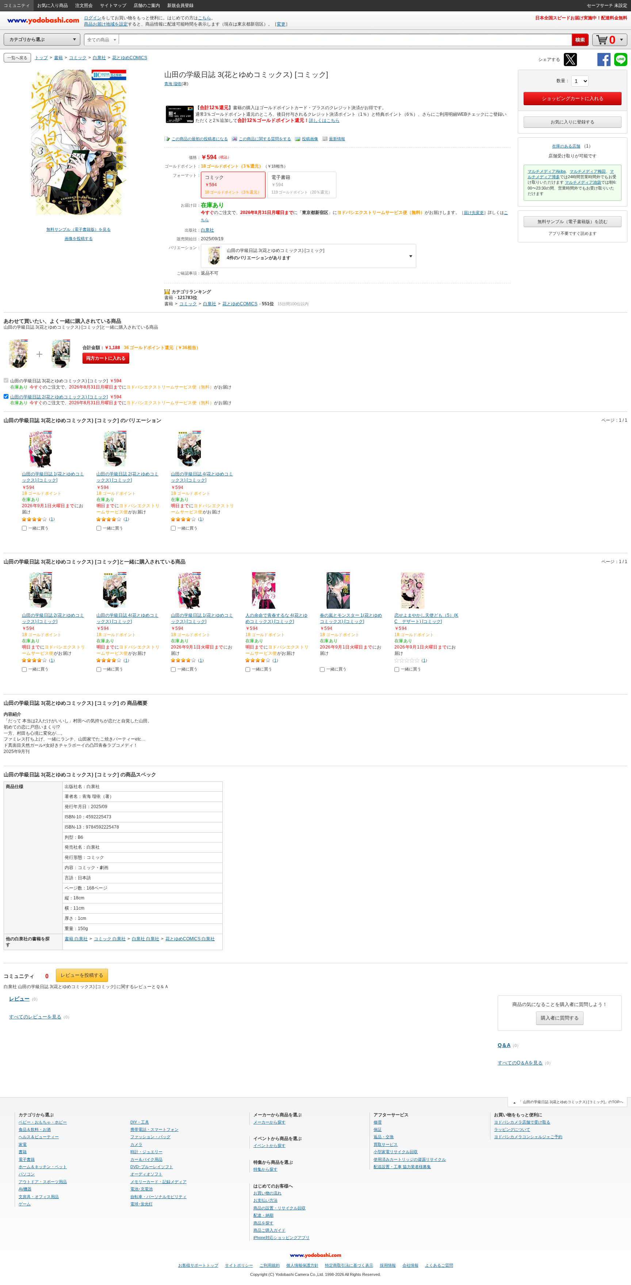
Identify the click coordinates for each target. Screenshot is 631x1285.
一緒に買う (38, 528)
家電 (23, 1144)
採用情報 (388, 1265)
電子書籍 (27, 1159)
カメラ (136, 1144)
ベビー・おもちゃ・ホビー (43, 1122)
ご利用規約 (270, 1265)
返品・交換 (384, 1137)
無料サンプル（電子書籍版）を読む (573, 221)
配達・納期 (263, 1215)
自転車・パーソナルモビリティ (158, 1196)
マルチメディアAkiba (547, 171)
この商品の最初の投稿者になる (200, 139)
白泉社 (207, 230)
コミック (188, 303)
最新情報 (337, 139)
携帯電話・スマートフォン (154, 1129)
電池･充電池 (141, 1189)
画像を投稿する (79, 238)
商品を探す (263, 1223)
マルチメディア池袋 (583, 182)
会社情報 (410, 1265)
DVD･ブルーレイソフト (151, 1166)
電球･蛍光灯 (141, 1204)
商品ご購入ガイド (269, 1230)
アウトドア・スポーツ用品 (43, 1181)
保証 (378, 1129)
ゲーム (25, 1204)
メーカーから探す (269, 1122)
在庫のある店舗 (566, 146)
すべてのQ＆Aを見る (520, 1063)
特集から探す (265, 1169)
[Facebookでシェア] (604, 65)
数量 (561, 80)
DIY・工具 (139, 1122)
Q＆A (504, 1045)
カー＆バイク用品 (146, 1159)
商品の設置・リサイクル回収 (279, 1208)
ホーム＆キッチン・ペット (43, 1166)
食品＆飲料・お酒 (35, 1129)
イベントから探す (269, 1145)
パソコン (27, 1174)
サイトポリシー (239, 1265)
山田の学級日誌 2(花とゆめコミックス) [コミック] (59, 396)
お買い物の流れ (267, 1193)
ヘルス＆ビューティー (39, 1137)
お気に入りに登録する (572, 122)
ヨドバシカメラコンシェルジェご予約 (528, 1137)
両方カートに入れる (106, 358)
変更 (281, 24)
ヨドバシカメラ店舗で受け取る (522, 1122)
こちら (204, 17)
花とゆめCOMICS (239, 303)
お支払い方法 (265, 1200)
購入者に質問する (560, 1018)
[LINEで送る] (620, 65)
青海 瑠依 (172, 83)
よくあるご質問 (439, 1265)
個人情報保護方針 (302, 1265)
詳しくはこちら (324, 120)
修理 (378, 1122)
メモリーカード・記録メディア (158, 1181)
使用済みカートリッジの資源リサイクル (410, 1159)
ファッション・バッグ (150, 1137)
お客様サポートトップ (198, 1265)
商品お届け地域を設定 (106, 24)
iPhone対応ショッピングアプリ (281, 1237)
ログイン (93, 17)
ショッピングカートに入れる (573, 98)
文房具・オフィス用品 (39, 1196)
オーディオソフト (146, 1174)
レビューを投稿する (82, 975)
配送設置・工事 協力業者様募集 (402, 1166)
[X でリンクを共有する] (570, 65)
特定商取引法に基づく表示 (349, 1265)
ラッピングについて (512, 1129)
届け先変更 (474, 212)
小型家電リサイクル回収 (396, 1152)
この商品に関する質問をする (265, 139)
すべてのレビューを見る (35, 1017)
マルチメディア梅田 (588, 171)
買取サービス (386, 1144)
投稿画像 (310, 139)
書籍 (168, 297)
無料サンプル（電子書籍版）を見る (78, 229)
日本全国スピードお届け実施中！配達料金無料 (581, 17)
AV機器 (25, 1189)
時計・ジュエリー (146, 1152)
